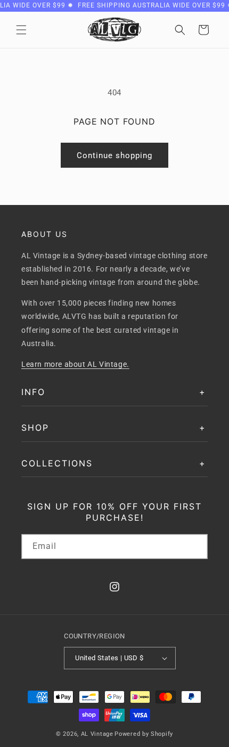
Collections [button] (57, 463)
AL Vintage (97, 733)
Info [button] (33, 392)
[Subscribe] (195, 546)
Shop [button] (35, 427)
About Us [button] (44, 234)
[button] (21, 30)
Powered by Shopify (143, 733)
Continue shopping (114, 155)
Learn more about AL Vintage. (75, 364)
